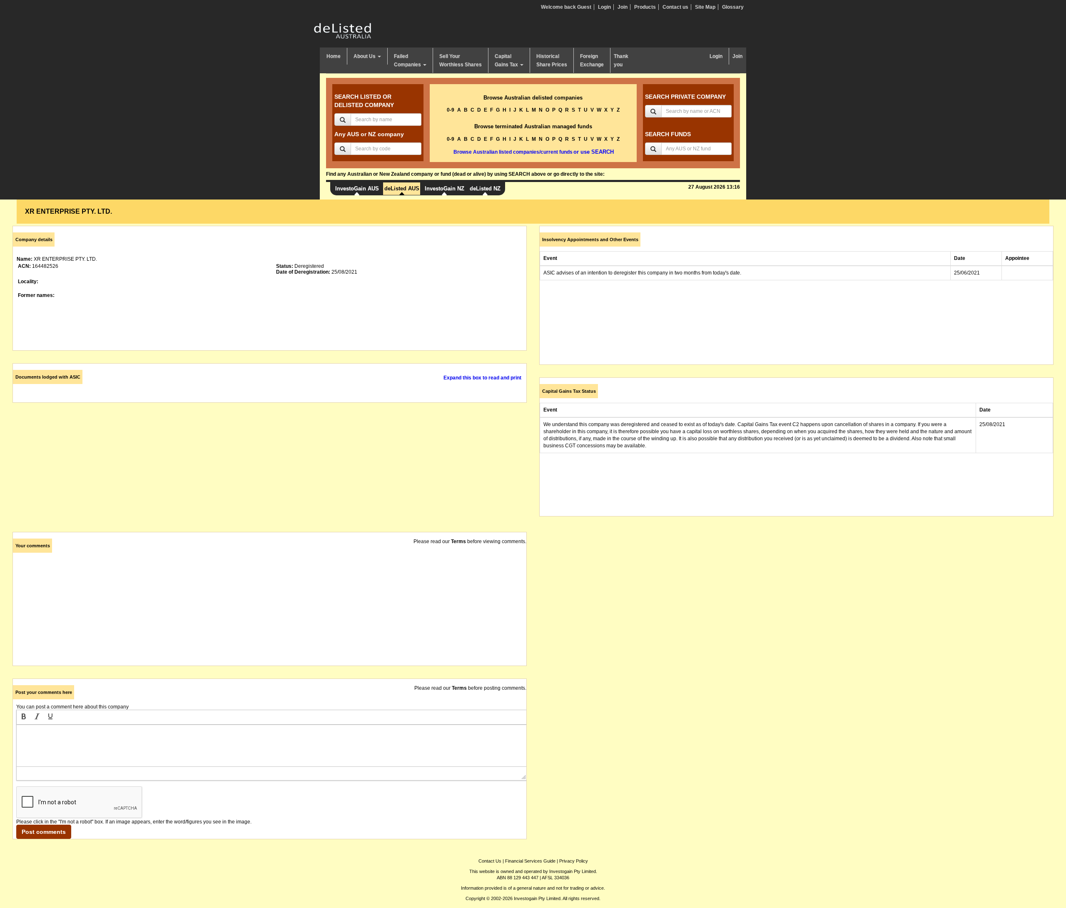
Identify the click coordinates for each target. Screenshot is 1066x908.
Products (645, 7)
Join (623, 7)
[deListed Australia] (343, 30)
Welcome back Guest (566, 7)
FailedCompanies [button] (408, 60)
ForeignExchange (592, 60)
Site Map (705, 7)
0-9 (450, 110)
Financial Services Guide (530, 860)
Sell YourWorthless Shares (460, 60)
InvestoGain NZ (444, 188)
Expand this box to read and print (482, 378)
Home (333, 56)
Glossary (733, 7)
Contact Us (489, 860)
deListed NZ (485, 188)
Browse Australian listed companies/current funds (513, 152)
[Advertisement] (262, 473)
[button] (23, 717)
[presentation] (24, 717)
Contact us (675, 7)
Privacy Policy (573, 860)
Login (604, 7)
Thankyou (621, 60)
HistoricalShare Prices (551, 60)
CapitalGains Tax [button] (507, 60)
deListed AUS (401, 188)
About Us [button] (365, 56)
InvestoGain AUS (357, 188)
